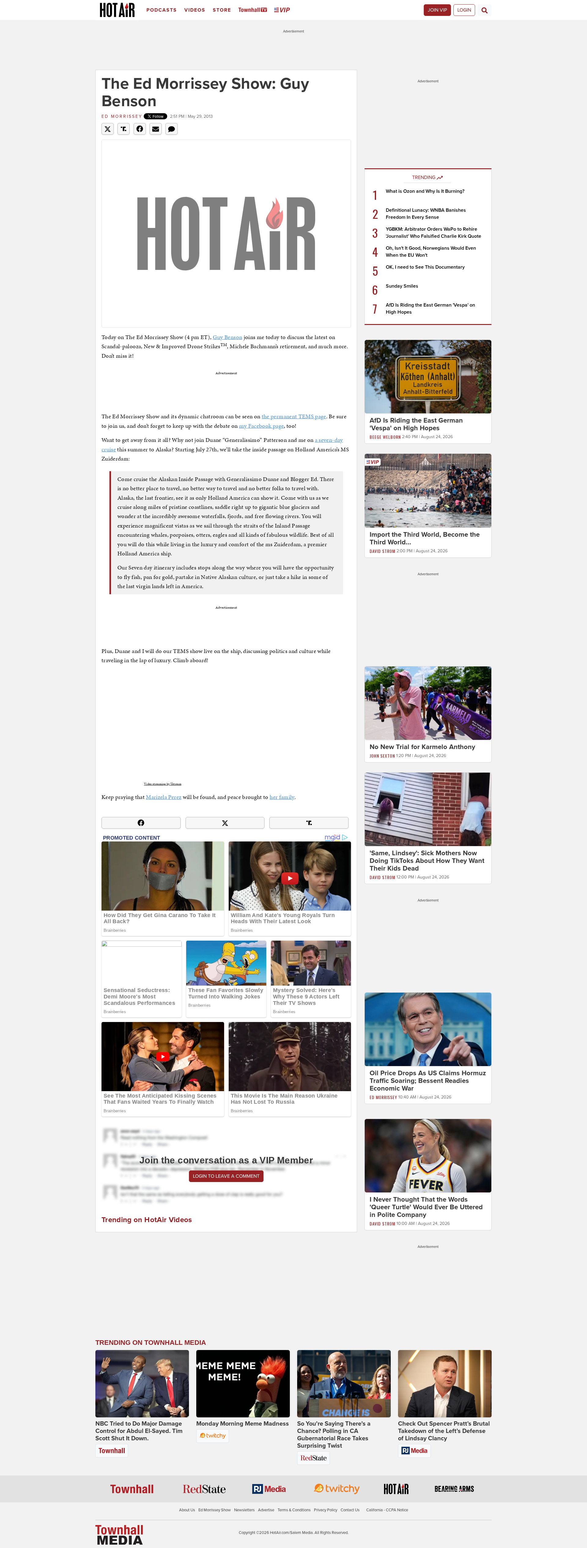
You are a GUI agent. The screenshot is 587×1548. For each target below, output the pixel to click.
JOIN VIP (437, 10)
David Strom (382, 551)
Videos (194, 10)
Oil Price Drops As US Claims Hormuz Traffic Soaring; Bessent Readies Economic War (428, 1080)
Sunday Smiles (402, 286)
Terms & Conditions (294, 1510)
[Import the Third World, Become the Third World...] (428, 490)
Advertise (266, 1510)
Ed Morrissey (122, 116)
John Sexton (382, 755)
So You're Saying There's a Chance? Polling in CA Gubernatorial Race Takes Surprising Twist (334, 1434)
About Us (187, 1510)
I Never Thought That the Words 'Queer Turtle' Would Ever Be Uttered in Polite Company (426, 1207)
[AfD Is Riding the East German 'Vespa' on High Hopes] (428, 376)
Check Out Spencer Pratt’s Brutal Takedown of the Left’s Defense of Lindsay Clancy (444, 1431)
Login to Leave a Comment (226, 1176)
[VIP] (283, 10)
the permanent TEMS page (294, 416)
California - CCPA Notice (387, 1510)
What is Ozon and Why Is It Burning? (425, 191)
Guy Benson (227, 337)
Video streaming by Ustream (162, 784)
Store (222, 10)
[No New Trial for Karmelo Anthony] (428, 703)
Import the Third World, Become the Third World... (425, 538)
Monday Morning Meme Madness (242, 1423)
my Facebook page (261, 426)
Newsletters (244, 1510)
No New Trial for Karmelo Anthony (422, 747)
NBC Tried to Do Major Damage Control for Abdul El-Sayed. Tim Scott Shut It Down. (139, 1431)
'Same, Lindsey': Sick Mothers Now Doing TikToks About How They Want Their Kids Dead (427, 860)
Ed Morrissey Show (214, 1510)
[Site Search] (485, 10)
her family (282, 797)
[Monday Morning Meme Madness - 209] (243, 1383)
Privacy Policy (325, 1510)
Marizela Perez (163, 797)
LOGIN (464, 10)
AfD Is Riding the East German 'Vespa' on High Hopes (416, 424)
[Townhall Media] (119, 1534)
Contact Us (350, 1510)
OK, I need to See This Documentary (425, 267)
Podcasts (161, 10)
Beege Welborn (385, 437)
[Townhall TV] (254, 10)
